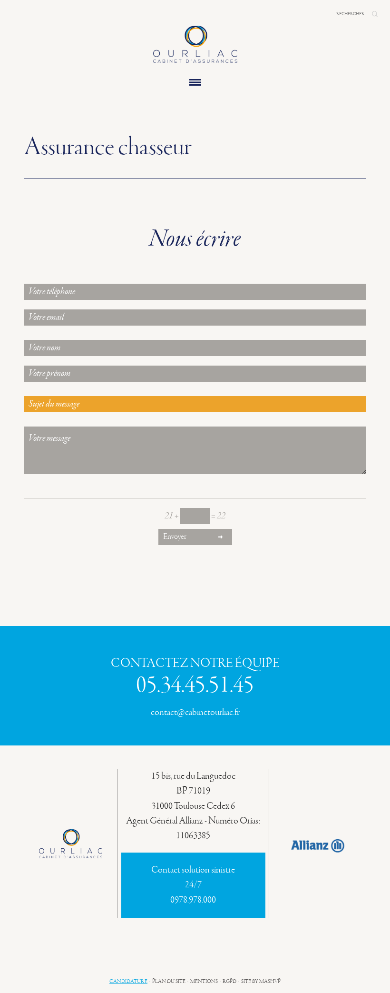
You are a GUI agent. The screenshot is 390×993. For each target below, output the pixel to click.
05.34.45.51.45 (195, 686)
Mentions (204, 981)
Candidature (128, 981)
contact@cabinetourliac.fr (195, 712)
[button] (375, 14)
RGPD (229, 981)
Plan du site (168, 981)
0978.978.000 (193, 900)
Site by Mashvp (261, 981)
